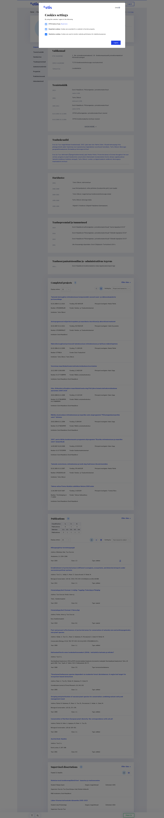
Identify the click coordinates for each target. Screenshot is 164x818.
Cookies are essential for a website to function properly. (72, 29)
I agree (116, 43)
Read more (64, 24)
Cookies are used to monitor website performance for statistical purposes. (77, 34)
